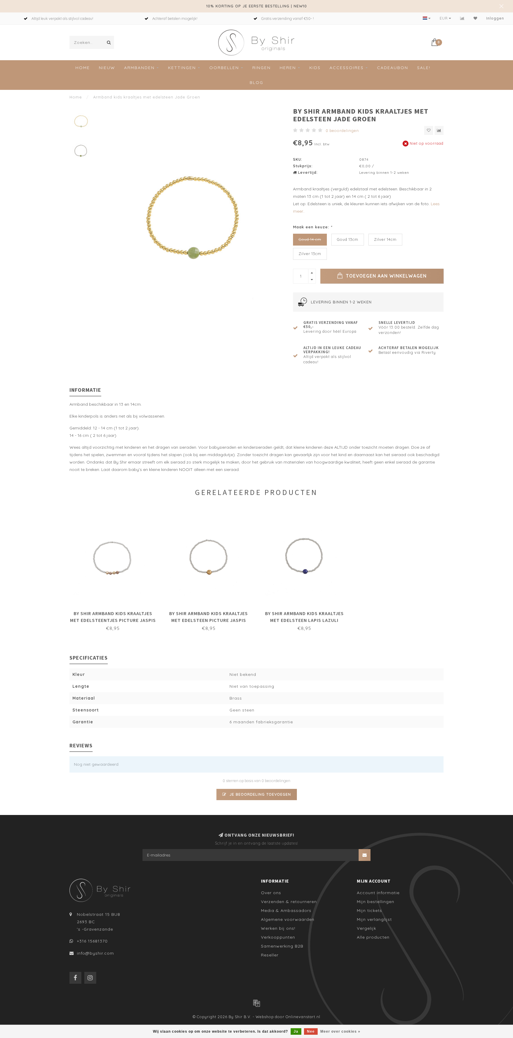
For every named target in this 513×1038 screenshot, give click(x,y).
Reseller (269, 955)
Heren (288, 67)
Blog (256, 82)
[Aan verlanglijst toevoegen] (428, 130)
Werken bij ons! (278, 928)
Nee (311, 1031)
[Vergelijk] (462, 18)
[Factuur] (256, 1003)
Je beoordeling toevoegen (259, 794)
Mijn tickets (369, 910)
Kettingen (182, 67)
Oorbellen (224, 67)
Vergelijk (366, 928)
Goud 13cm (347, 239)
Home (82, 67)
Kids (315, 67)
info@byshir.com (95, 953)
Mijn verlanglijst (374, 919)
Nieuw (107, 67)
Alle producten (373, 937)
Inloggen (495, 18)
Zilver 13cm (310, 253)
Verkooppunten (278, 937)
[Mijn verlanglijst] (475, 18)
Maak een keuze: (312, 227)
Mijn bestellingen (375, 901)
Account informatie (378, 892)
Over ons (271, 892)
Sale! (423, 67)
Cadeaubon (392, 67)
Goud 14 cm (310, 239)
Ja (296, 1031)
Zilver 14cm (385, 239)
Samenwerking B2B (282, 946)
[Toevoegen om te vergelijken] (439, 130)
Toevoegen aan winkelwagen (385, 276)
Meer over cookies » (340, 1031)
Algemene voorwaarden (287, 919)
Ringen (261, 67)
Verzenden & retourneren (289, 901)
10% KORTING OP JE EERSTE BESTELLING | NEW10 (256, 6)
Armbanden (139, 67)
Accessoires (347, 67)
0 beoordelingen (342, 130)
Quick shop (115, 611)
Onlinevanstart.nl (303, 1016)
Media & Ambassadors (286, 910)
